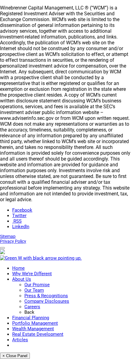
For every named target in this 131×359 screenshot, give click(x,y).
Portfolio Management (35, 323)
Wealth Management (33, 328)
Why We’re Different (32, 273)
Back (29, 312)
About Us (21, 279)
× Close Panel (14, 355)
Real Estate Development (37, 334)
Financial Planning (30, 317)
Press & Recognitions (46, 295)
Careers (32, 306)
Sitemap (8, 236)
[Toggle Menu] (2, 248)
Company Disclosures (46, 301)
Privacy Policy (13, 241)
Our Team (34, 290)
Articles (20, 339)
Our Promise (37, 284)
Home (18, 268)
